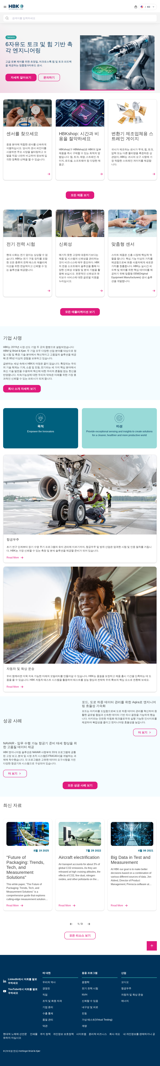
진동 (84, 1013)
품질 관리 (47, 1019)
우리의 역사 (49, 982)
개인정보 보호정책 (63, 1034)
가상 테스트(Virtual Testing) (97, 1019)
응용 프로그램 (90, 973)
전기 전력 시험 (90, 988)
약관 (45, 1026)
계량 (84, 1026)
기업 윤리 (47, 1007)
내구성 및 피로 (90, 1007)
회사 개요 (114, 1034)
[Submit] (7, 18)
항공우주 (126, 988)
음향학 (85, 982)
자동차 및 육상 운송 (132, 994)
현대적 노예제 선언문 (15, 1034)
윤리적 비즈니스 (98, 1034)
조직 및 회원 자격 (52, 1001)
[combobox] (80, 18)
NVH (84, 994)
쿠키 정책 (45, 1034)
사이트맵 (81, 1034)
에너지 (125, 1001)
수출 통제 (47, 1013)
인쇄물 (34, 1034)
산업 (123, 973)
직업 (45, 994)
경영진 (46, 988)
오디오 (125, 982)
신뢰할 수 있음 (90, 1001)
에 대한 (46, 973)
